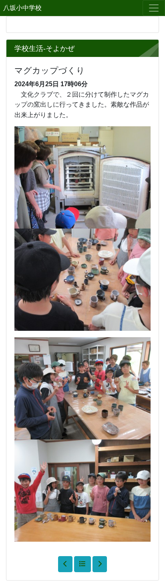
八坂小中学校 (22, 7)
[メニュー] (154, 8)
